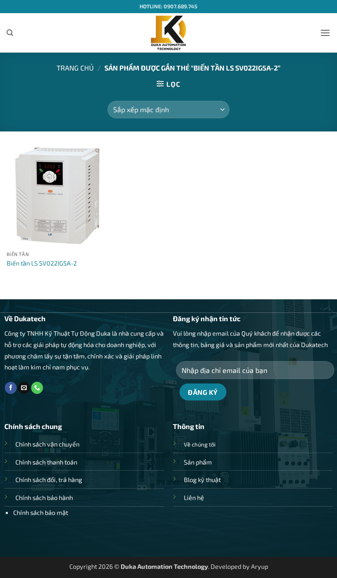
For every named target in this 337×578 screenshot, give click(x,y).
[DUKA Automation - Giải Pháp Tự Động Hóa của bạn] (169, 33)
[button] (325, 32)
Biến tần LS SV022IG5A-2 (42, 263)
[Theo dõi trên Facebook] (11, 388)
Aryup (259, 566)
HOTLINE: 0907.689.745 (168, 6)
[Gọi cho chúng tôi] (37, 388)
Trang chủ (75, 68)
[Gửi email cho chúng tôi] (24, 388)
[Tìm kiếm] (10, 33)
